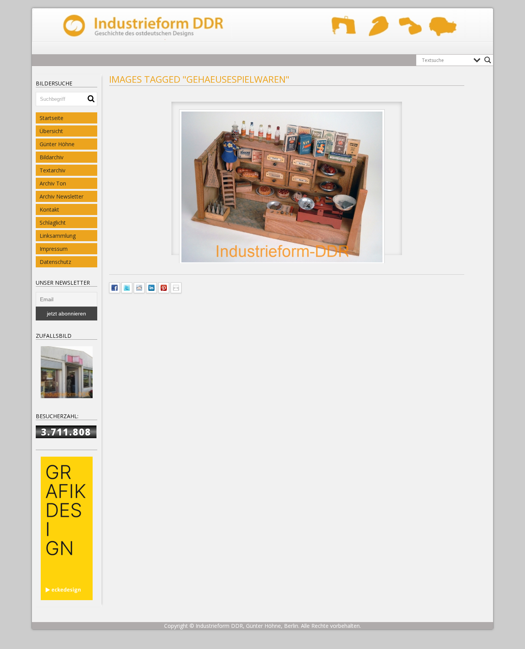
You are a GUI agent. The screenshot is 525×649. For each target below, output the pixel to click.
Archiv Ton (53, 183)
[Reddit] (139, 287)
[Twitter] (126, 287)
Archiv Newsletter (61, 196)
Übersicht (51, 131)
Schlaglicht (53, 222)
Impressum (54, 248)
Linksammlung (58, 235)
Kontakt (49, 209)
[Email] (176, 287)
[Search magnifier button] (487, 60)
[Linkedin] (151, 287)
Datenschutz (55, 261)
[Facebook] (114, 287)
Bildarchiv (51, 157)
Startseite (51, 118)
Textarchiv (52, 170)
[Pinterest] (163, 287)
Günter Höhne (57, 144)
